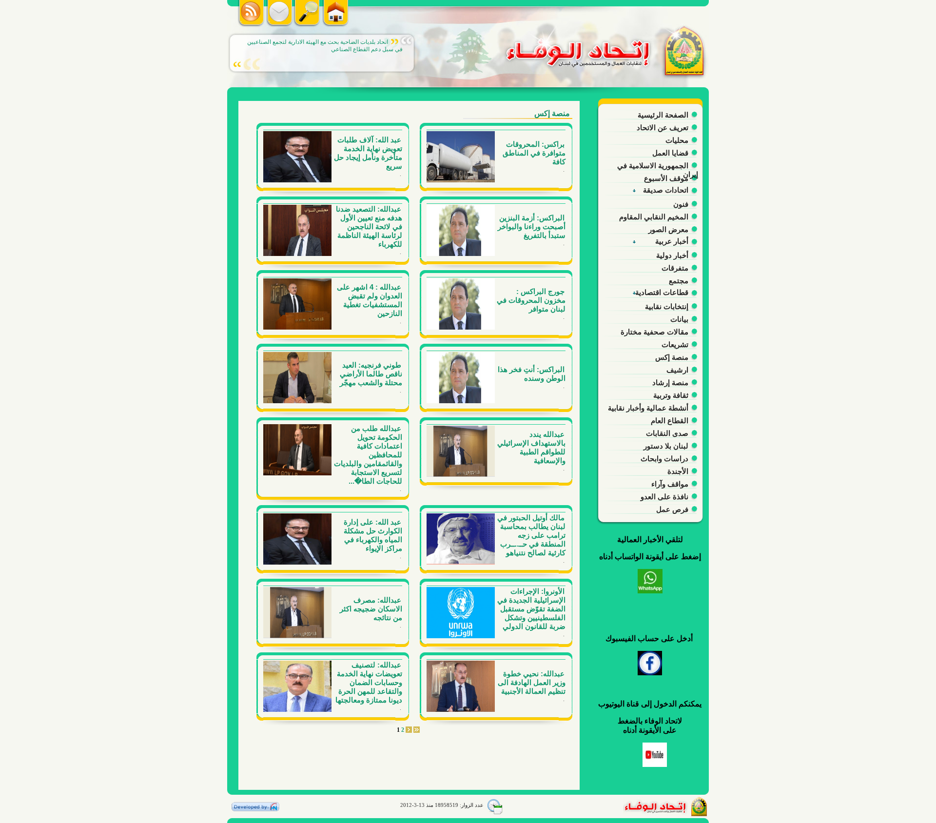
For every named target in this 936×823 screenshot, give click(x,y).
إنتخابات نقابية (666, 306)
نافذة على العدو (664, 496)
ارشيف (677, 370)
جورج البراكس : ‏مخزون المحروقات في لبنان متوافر (531, 300)
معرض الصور (668, 229)
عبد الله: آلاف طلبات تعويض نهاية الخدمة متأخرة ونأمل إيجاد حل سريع (368, 153)
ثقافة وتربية (670, 395)
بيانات (679, 319)
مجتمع (678, 280)
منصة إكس (671, 357)
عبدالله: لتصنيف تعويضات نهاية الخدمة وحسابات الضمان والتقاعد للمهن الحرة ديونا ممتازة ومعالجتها (368, 682)
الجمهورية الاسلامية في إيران (657, 167)
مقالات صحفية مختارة (654, 332)
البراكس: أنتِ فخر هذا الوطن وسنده (532, 373)
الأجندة (677, 471)
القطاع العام (669, 420)
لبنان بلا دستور (666, 446)
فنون (680, 204)
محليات (676, 140)
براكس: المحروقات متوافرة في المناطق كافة (534, 153)
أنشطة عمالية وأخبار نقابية (648, 408)
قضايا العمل (670, 153)
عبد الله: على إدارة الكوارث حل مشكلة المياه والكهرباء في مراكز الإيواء (373, 535)
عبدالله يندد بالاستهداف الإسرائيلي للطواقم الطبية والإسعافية (531, 447)
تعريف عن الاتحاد (662, 127)
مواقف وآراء (669, 484)
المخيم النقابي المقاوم (653, 217)
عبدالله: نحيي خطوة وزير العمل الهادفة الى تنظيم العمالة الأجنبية (532, 682)
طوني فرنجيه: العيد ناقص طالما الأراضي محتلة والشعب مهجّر (371, 374)
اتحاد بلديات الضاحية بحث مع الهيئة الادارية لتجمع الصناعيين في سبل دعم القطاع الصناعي (325, 46)
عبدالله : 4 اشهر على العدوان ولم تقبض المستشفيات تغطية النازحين (369, 300)
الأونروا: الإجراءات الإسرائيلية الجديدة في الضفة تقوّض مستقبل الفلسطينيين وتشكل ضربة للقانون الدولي (531, 608)
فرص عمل (672, 509)
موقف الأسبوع (666, 178)
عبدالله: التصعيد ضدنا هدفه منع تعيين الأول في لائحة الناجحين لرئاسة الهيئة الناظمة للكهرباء (369, 226)
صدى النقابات (667, 433)
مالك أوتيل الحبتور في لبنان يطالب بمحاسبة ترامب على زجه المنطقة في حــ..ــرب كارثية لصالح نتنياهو (531, 535)
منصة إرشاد (670, 382)
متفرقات (675, 268)
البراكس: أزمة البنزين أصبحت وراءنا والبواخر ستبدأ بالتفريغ (532, 226)
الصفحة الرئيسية (663, 115)
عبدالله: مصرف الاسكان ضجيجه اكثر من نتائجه (371, 609)
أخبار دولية (672, 255)
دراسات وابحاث (664, 458)
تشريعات (675, 344)
